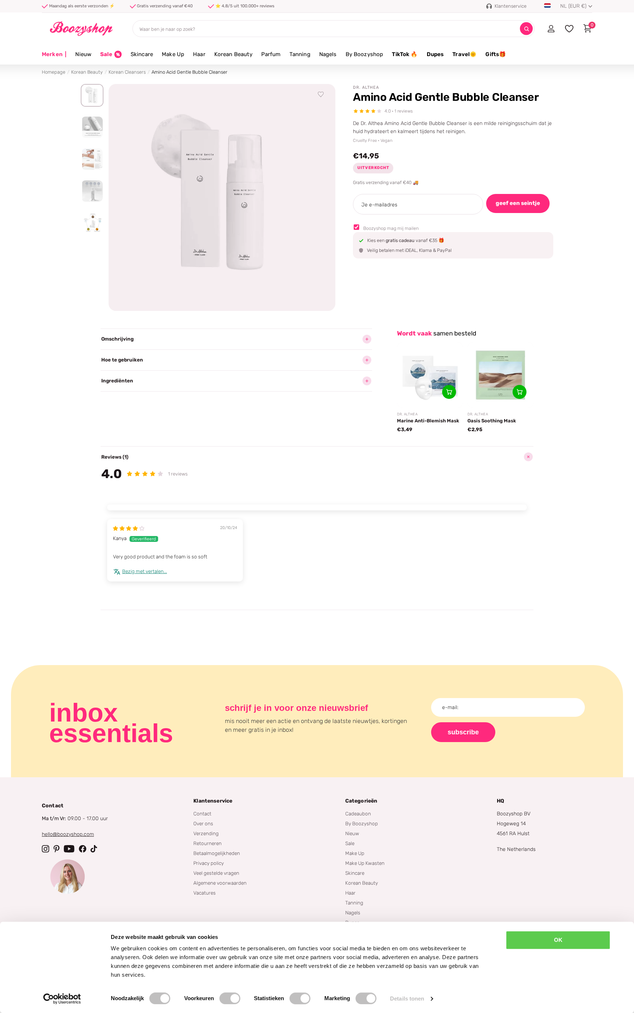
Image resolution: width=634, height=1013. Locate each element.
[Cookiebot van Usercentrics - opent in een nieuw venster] (62, 998)
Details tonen (407, 998)
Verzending (206, 833)
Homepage (53, 72)
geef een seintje (518, 203)
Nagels (328, 54)
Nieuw (83, 54)
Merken (54, 54)
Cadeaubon (358, 813)
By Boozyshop (364, 54)
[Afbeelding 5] (92, 223)
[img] (129, 528)
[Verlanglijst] (321, 94)
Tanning (299, 54)
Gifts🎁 (495, 54)
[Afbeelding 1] (92, 95)
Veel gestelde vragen (216, 873)
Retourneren (207, 843)
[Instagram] (45, 848)
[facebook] (82, 848)
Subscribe (463, 732)
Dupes (435, 54)
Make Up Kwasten (365, 863)
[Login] (550, 28)
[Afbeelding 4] (92, 191)
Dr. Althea (366, 87)
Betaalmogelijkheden (216, 853)
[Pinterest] (56, 848)
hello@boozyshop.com (68, 834)
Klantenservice (212, 801)
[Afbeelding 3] (92, 159)
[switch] (229, 998)
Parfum (271, 54)
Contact (202, 813)
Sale (349, 843)
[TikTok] (94, 848)
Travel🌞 (464, 54)
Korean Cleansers (127, 72)
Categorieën (361, 801)
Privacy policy (208, 863)
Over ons (203, 823)
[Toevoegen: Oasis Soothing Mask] (519, 392)
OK (558, 940)
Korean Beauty (233, 54)
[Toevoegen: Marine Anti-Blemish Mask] (449, 392)
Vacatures (204, 893)
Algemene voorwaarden (220, 883)
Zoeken (526, 28)
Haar (199, 54)
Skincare (142, 54)
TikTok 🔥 (405, 54)
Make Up (173, 54)
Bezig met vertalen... (144, 571)
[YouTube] (69, 848)
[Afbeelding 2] (92, 127)
